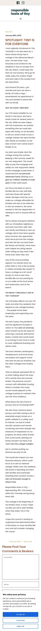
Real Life (8, 32)
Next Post (28, 542)
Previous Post (15, 542)
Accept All (20, 614)
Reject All (20, 626)
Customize (20, 620)
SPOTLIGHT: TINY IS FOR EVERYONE (19, 42)
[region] (20, 611)
